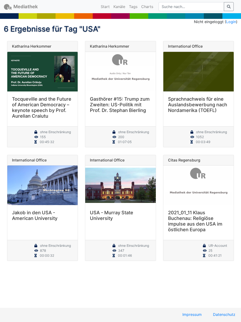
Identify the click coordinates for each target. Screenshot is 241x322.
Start (106, 6)
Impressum (192, 314)
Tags (133, 6)
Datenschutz (224, 314)
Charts (147, 6)
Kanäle (119, 6)
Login (231, 21)
